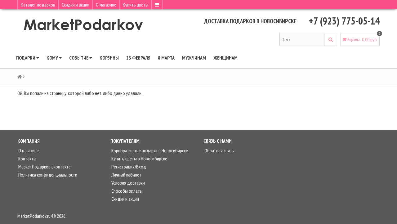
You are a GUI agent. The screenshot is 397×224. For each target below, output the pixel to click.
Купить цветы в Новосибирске (138, 158)
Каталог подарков (38, 5)
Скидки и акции (75, 5)
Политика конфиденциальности (47, 175)
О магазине (106, 5)
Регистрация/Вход (128, 167)
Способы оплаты (126, 191)
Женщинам (225, 58)
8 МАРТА (166, 58)
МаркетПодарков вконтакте (44, 167)
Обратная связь (218, 150)
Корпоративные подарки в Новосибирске (149, 150)
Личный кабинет (125, 175)
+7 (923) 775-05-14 (344, 20)
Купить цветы (135, 5)
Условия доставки (127, 183)
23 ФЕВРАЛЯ (138, 58)
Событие (79, 58)
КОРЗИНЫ (109, 58)
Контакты (26, 158)
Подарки (26, 58)
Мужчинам (194, 58)
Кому (53, 58)
